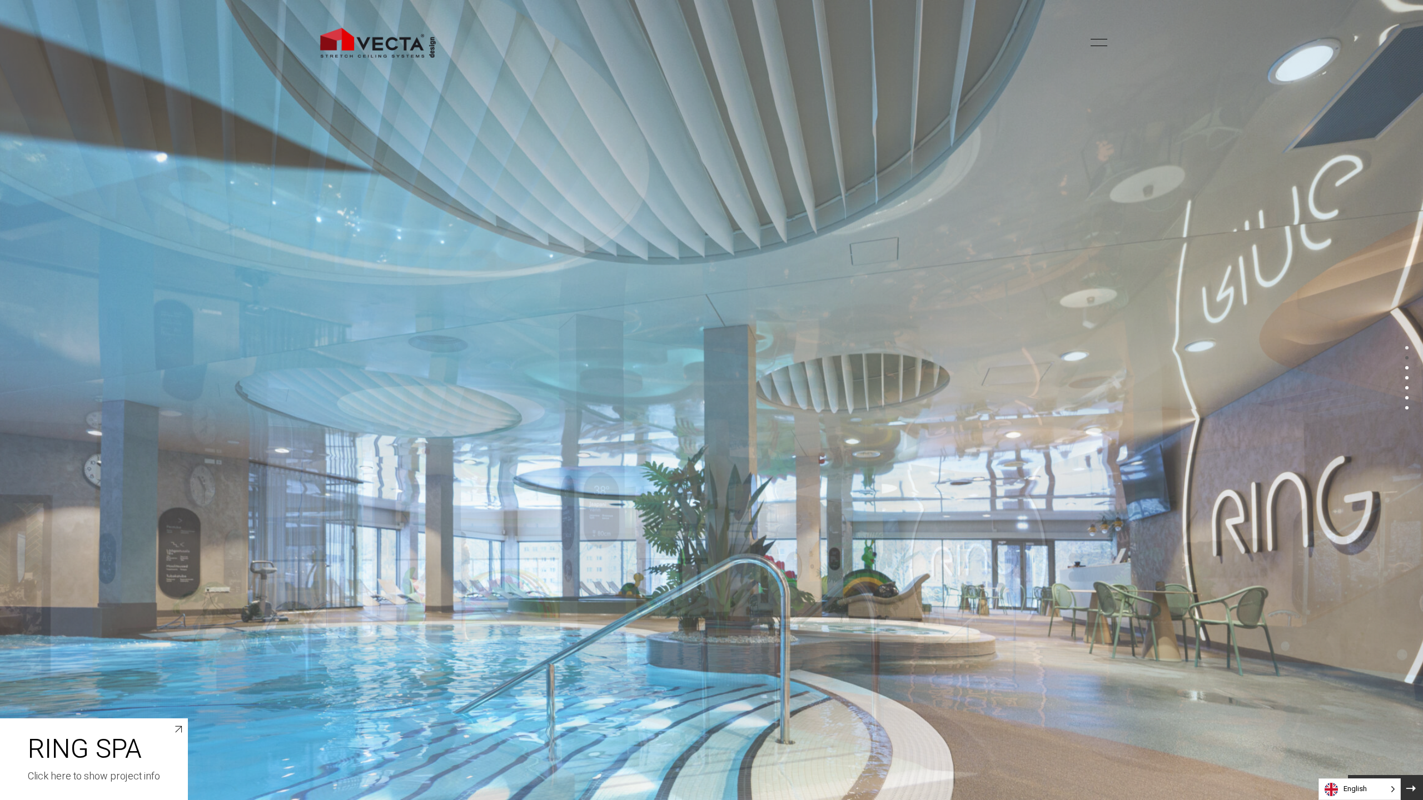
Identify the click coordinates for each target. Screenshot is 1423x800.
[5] (1407, 388)
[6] (1407, 398)
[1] (1407, 348)
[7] (1407, 408)
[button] (1079, 43)
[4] (1407, 378)
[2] (1407, 358)
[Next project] (1410, 787)
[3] (1407, 368)
